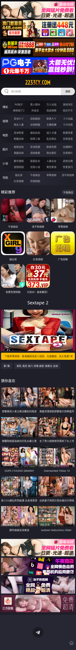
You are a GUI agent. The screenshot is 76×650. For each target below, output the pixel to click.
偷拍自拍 (35, 132)
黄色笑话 (51, 167)
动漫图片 (68, 146)
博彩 (5, 107)
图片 (5, 149)
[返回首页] (71, 642)
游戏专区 (68, 104)
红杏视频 (19, 181)
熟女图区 (51, 152)
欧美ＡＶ (51, 118)
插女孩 (18, 175)
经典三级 (35, 138)
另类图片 (68, 152)
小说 (5, 163)
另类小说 (35, 167)
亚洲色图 (35, 146)
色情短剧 (35, 181)
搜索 (67, 91)
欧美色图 (51, 146)
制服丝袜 (19, 138)
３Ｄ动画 (68, 118)
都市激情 (19, 161)
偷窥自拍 (19, 146)
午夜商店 (35, 175)
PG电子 (19, 104)
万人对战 (51, 104)
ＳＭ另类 (68, 124)
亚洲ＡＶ (19, 118)
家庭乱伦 (35, 161)
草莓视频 (51, 175)
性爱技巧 (68, 167)
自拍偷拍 (35, 118)
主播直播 (51, 124)
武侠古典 (68, 161)
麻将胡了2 (18, 110)
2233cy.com (38, 82)
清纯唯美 (35, 152)
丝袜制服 (35, 124)
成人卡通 (51, 132)
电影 (5, 135)
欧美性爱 (68, 132)
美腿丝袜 (19, 152)
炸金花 (35, 110)
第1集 (7, 366)
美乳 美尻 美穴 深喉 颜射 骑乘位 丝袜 (37, 366)
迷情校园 (19, 167)
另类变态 (68, 138)
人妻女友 (51, 161)
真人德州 (35, 104)
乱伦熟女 (51, 138)
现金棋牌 (51, 110)
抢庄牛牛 (68, 110)
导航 (5, 178)
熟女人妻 (19, 124)
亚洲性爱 (19, 132)
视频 (5, 121)
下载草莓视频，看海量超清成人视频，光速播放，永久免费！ (38, 356)
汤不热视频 (68, 175)
